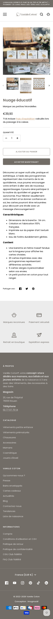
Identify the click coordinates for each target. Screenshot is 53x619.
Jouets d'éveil (10, 457)
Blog (5, 500)
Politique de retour (13, 544)
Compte (7, 533)
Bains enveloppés (12, 485)
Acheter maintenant (26, 162)
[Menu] (5, 14)
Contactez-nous (12, 506)
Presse (6, 480)
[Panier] (48, 14)
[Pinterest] (30, 583)
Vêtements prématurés (16, 432)
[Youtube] (14, 583)
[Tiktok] (38, 583)
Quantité (8, 132)
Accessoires (9, 442)
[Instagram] (22, 583)
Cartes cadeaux (12, 490)
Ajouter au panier (26, 151)
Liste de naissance (13, 516)
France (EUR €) (24, 575)
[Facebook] (6, 583)
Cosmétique (10, 452)
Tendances (9, 511)
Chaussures (9, 437)
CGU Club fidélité (12, 554)
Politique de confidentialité (18, 549)
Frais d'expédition (25, 118)
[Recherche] (41, 14)
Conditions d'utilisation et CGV (20, 539)
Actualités (8, 495)
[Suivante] (49, 85)
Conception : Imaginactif (26, 601)
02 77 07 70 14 (10, 409)
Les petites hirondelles (24, 106)
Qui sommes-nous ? (14, 475)
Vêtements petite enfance (18, 427)
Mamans (7, 447)
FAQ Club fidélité (12, 559)
